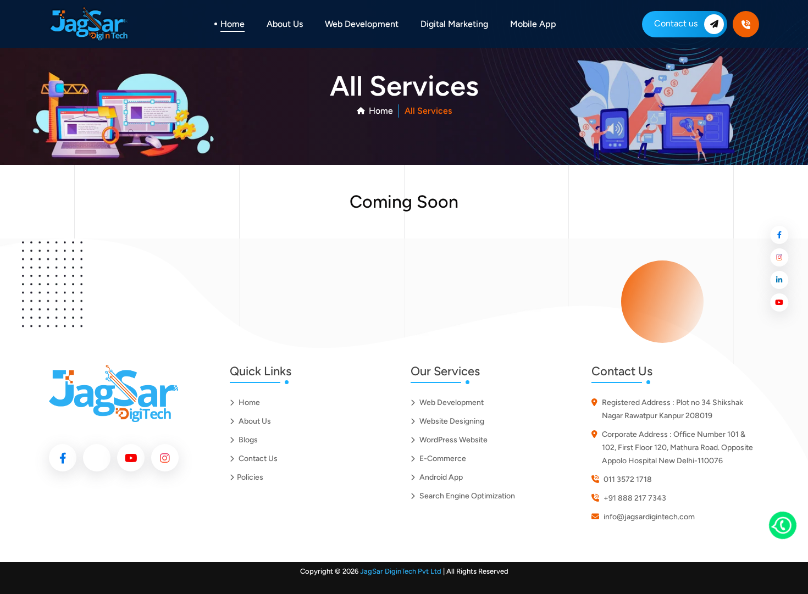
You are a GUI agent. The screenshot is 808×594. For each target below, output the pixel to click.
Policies (251, 477)
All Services (428, 111)
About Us (285, 24)
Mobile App (533, 24)
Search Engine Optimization (466, 496)
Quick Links (260, 372)
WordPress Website (453, 440)
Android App (440, 477)
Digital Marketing (454, 24)
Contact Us (257, 458)
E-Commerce (442, 458)
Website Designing (451, 421)
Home (232, 24)
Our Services (445, 372)
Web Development (362, 24)
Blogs (247, 440)
